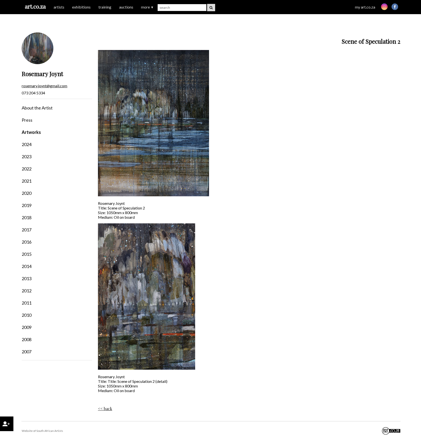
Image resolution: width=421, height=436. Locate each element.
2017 (26, 229)
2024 (26, 144)
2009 (26, 327)
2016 (26, 242)
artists (59, 7)
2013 (26, 278)
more (147, 7)
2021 (26, 181)
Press (27, 120)
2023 (26, 156)
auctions (126, 7)
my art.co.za (365, 7)
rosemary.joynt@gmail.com (44, 85)
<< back (105, 408)
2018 (26, 217)
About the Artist (37, 107)
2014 (26, 266)
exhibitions (81, 7)
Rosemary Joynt (42, 74)
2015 (26, 254)
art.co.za (35, 6)
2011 (26, 303)
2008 (26, 339)
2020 (26, 193)
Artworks (31, 132)
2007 (26, 351)
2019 (26, 205)
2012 (26, 290)
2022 (26, 168)
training (104, 7)
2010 (26, 315)
